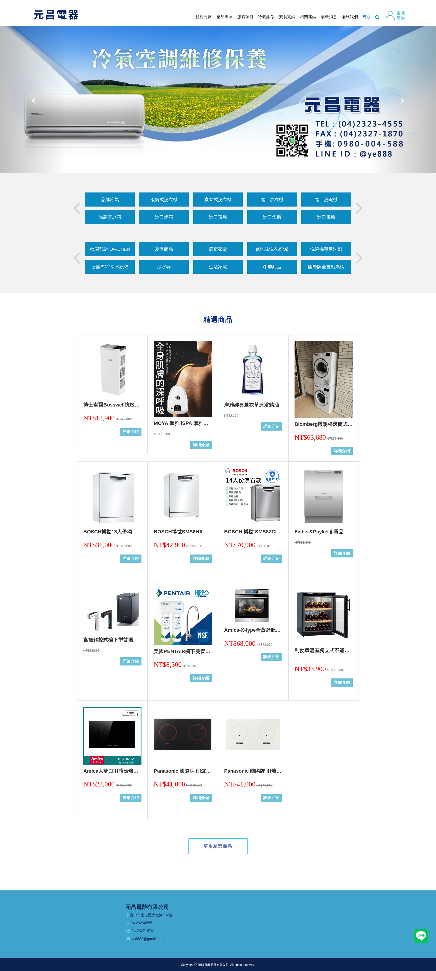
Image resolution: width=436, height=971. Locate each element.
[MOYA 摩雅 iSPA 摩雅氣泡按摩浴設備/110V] (183, 379)
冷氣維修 (266, 17)
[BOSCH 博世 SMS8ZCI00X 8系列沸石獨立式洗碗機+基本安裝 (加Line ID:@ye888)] (253, 497)
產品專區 (224, 17)
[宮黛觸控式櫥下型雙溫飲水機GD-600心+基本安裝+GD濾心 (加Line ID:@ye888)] (112, 610)
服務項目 (245, 17)
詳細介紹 (131, 431)
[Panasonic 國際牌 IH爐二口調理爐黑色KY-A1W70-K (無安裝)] (183, 736)
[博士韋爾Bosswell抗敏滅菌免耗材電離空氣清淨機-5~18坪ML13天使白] (112, 370)
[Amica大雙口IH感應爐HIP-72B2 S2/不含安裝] (112, 736)
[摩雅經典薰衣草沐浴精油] (253, 370)
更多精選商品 (218, 846)
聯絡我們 (350, 17)
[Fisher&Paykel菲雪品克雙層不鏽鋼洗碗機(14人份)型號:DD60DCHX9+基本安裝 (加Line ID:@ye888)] (324, 497)
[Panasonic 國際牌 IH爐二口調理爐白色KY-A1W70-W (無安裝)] (253, 736)
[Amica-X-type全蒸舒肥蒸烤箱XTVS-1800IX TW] (253, 605)
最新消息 (329, 17)
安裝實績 (287, 17)
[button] (32, 99)
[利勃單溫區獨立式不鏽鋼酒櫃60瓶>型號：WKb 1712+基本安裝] (324, 615)
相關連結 (308, 17)
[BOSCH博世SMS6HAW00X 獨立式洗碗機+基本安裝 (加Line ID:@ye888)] (183, 497)
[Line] (421, 935)
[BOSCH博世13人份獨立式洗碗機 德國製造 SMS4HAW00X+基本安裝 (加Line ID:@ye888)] (112, 497)
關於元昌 (204, 17)
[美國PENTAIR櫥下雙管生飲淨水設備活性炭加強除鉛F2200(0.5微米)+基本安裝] (183, 616)
